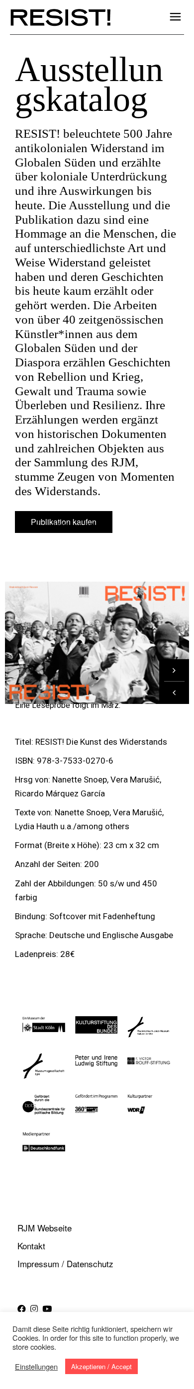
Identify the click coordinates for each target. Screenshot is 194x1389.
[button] (174, 693)
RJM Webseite (44, 1227)
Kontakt (31, 1245)
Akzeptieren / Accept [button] (101, 1366)
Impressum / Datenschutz (65, 1263)
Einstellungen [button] (36, 1366)
